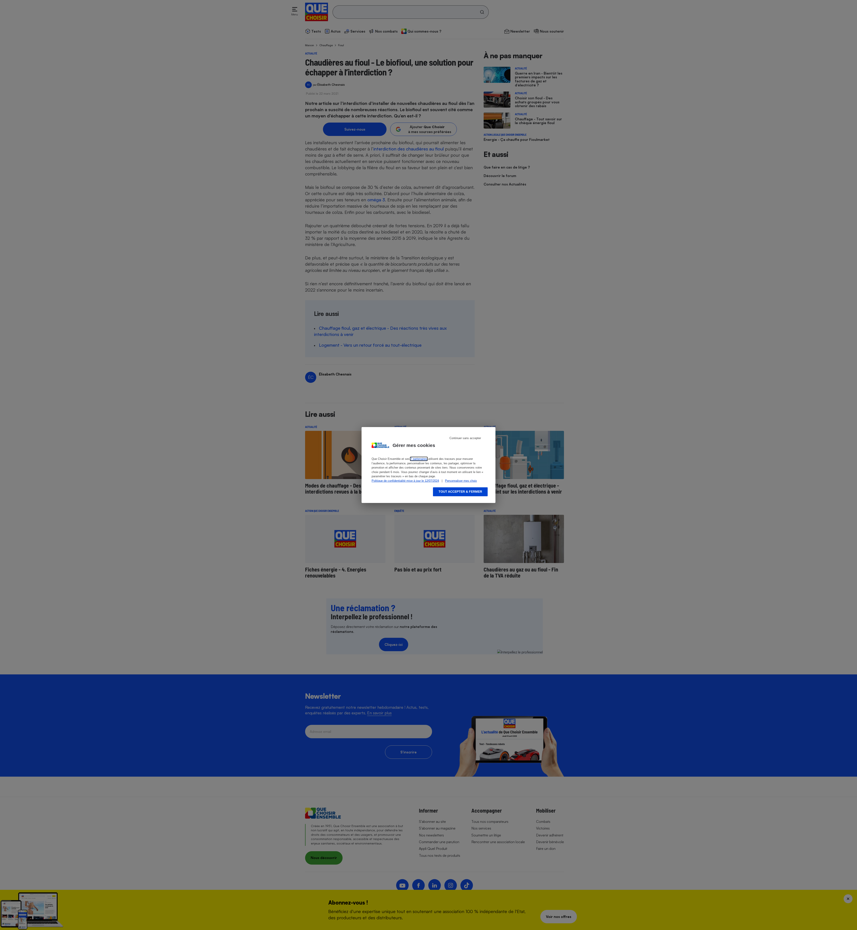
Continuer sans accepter (465, 438)
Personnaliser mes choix (461, 480)
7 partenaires (418, 459)
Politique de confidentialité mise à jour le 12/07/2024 (405, 480)
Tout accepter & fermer (460, 491)
